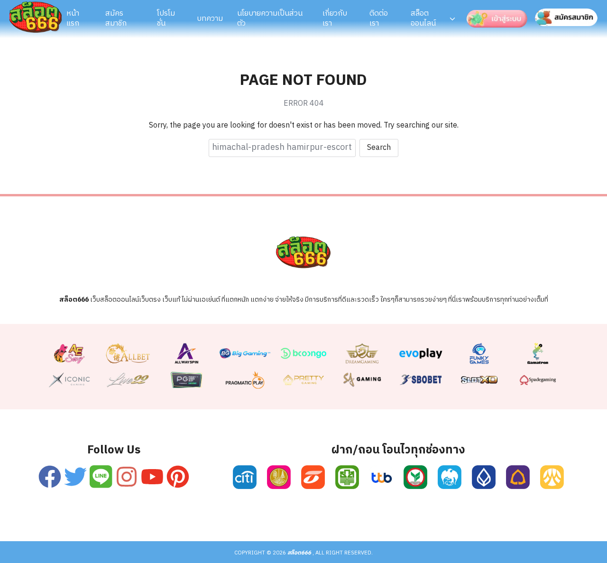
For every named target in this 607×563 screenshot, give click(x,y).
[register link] (244, 477)
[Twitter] (75, 476)
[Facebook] (49, 476)
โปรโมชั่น (166, 18)
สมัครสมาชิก (116, 18)
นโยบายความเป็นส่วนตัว (270, 18)
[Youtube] (152, 476)
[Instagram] (126, 476)
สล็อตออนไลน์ (423, 18)
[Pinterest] (178, 476)
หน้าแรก (72, 18)
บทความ (210, 18)
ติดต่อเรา (378, 18)
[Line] (100, 476)
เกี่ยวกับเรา (334, 18)
